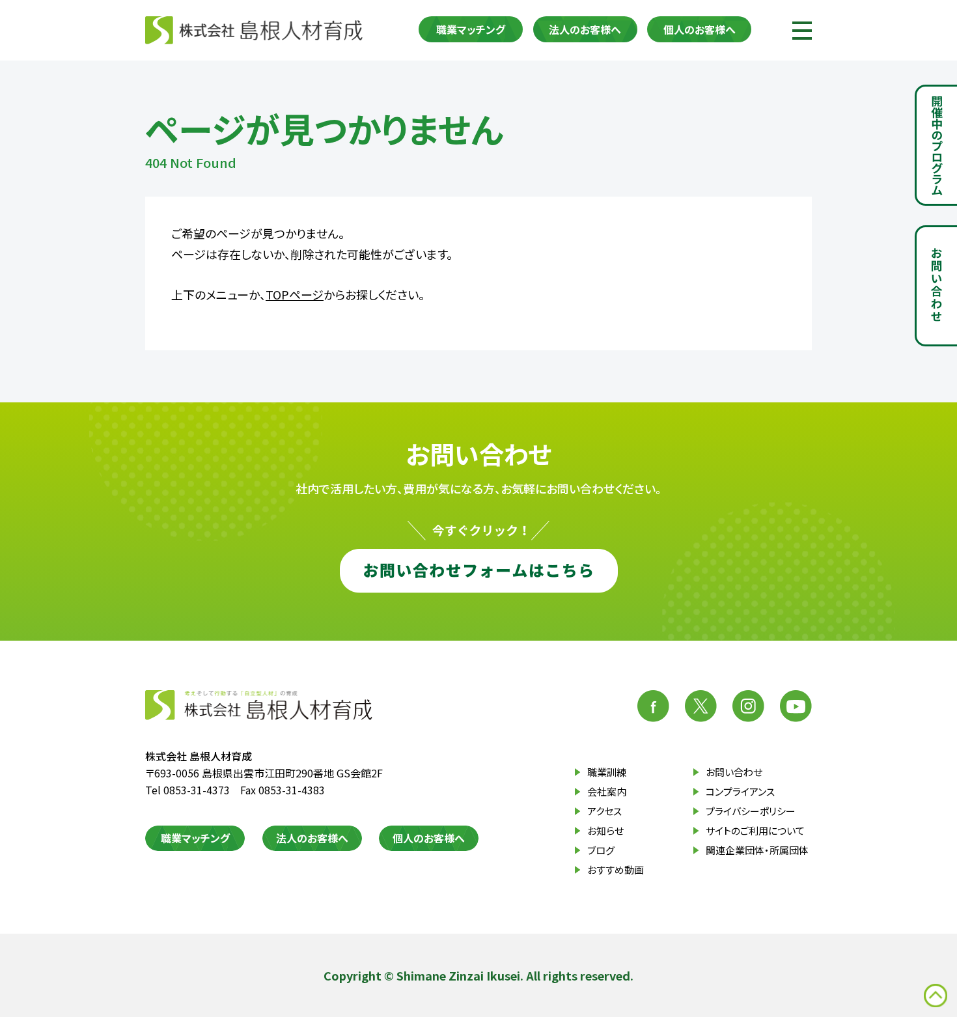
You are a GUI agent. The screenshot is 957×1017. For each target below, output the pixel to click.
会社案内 (606, 791)
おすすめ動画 (615, 869)
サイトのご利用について (755, 830)
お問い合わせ (734, 772)
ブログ (601, 850)
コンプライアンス (740, 791)
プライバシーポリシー (751, 811)
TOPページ (295, 294)
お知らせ (605, 830)
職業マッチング (470, 29)
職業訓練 (606, 772)
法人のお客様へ (585, 29)
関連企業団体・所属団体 (757, 850)
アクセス (604, 811)
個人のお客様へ (699, 29)
